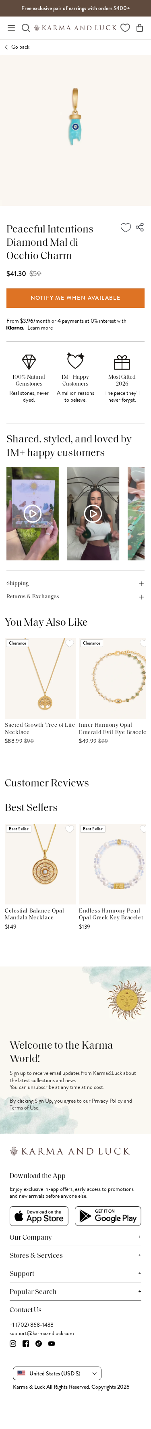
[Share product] (140, 227)
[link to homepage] (75, 27)
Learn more (40, 328)
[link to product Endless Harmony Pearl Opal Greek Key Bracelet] (114, 864)
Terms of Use (24, 1107)
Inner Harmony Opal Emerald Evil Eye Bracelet (113, 729)
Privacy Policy (107, 1101)
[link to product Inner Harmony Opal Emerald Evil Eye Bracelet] (114, 678)
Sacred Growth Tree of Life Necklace (40, 729)
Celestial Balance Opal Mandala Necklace (34, 914)
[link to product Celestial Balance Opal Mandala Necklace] (40, 864)
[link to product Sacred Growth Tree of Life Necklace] (40, 678)
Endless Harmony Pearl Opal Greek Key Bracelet (111, 914)
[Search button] (26, 28)
